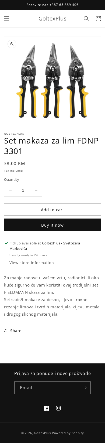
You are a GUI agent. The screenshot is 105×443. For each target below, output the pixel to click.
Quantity (11, 179)
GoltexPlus (42, 433)
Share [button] (16, 330)
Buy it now (52, 225)
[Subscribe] (84, 387)
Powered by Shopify (68, 433)
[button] (7, 19)
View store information (31, 262)
